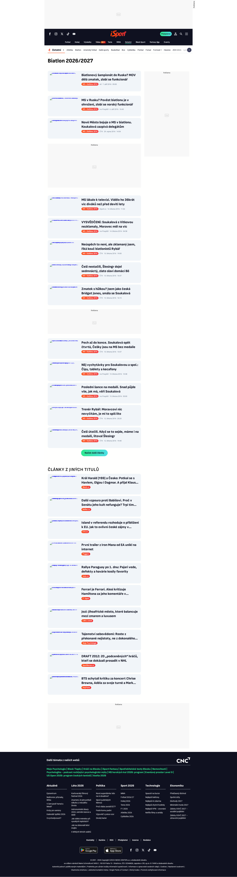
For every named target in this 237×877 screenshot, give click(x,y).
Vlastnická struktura (79, 870)
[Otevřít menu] (186, 34)
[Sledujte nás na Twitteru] (62, 34)
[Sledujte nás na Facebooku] (50, 34)
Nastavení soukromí (176, 867)
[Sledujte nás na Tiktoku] (68, 34)
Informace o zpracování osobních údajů (144, 867)
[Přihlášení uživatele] (175, 34)
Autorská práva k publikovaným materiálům (69, 867)
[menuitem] (56, 50)
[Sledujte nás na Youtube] (74, 34)
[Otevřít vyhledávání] (181, 34)
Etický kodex (134, 870)
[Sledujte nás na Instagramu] (56, 34)
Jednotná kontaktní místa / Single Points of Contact (108, 870)
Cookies (163, 867)
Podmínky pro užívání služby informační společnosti (107, 867)
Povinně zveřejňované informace (153, 870)
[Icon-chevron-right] (189, 50)
